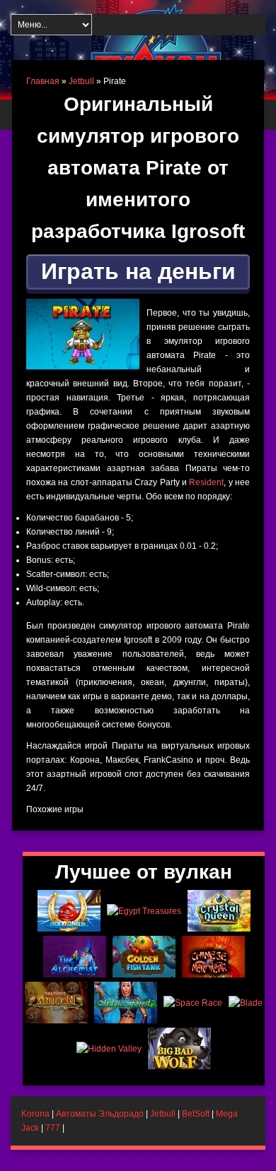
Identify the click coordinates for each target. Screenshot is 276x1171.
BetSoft (195, 1114)
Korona (35, 1114)
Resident (206, 482)
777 (52, 1128)
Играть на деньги (138, 271)
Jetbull (81, 81)
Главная (42, 81)
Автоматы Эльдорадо (100, 1114)
